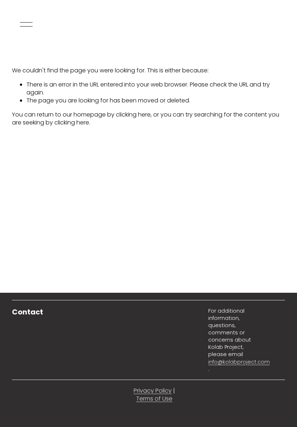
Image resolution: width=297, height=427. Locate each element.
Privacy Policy (153, 391)
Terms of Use (154, 399)
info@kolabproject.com (239, 361)
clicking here (133, 114)
